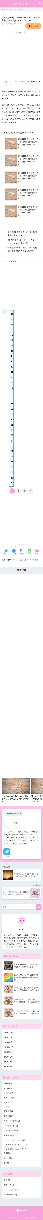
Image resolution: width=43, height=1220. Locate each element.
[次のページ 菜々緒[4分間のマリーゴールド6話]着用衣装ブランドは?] (4, 311)
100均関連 (8, 1083)
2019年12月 (9, 1047)
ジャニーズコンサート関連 (16, 1140)
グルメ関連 (8, 1111)
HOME (23, 1210)
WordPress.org (10, 1195)
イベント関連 (9, 1098)
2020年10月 (9, 1032)
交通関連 (7, 1153)
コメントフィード (11, 1190)
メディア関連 (33, 560)
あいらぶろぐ (21, 3)
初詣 (7, 1102)
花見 (7, 1107)
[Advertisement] (21, 56)
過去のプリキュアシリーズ (16, 1149)
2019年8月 (8, 1067)
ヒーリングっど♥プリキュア (17, 1144)
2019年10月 (9, 1057)
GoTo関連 (8, 1088)
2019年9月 (8, 1062)
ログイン (7, 1180)
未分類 (6, 1163)
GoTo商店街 (10, 1093)
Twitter (7, 856)
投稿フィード (9, 1185)
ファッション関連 (19, 560)
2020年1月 (8, 1042)
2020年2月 (8, 1037)
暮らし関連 (8, 1158)
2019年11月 (9, 1052)
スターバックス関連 (12, 1121)
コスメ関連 (8, 1116)
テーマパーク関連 (11, 1126)
